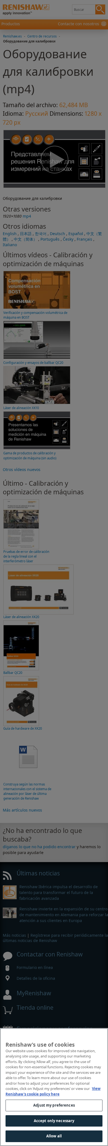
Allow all (54, 1136)
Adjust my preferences (54, 1105)
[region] (54, 1087)
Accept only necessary (54, 1120)
